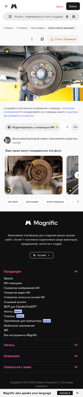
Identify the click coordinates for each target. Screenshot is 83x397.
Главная (8, 27)
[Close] (77, 393)
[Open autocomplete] (8, 16)
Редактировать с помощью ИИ (31, 128)
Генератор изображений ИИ (21, 288)
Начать (9, 345)
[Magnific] (41, 224)
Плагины (13, 316)
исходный (25, 52)
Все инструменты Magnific (20, 335)
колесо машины (55, 201)
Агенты (12, 311)
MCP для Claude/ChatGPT (20, 306)
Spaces (8, 278)
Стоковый (22, 27)
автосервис (32, 201)
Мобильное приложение (19, 325)
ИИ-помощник (13, 283)
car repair (13, 201)
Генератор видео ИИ (17, 292)
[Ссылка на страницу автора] (7, 141)
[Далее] (67, 127)
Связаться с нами (17, 367)
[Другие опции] (32, 39)
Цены (60, 6)
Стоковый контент (15, 302)
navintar (16, 142)
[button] (41, 255)
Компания (11, 356)
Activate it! (65, 392)
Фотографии (38, 27)
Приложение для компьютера (27, 321)
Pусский (41, 255)
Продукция (12, 271)
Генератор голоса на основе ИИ (24, 297)
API (6, 330)
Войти (73, 6)
